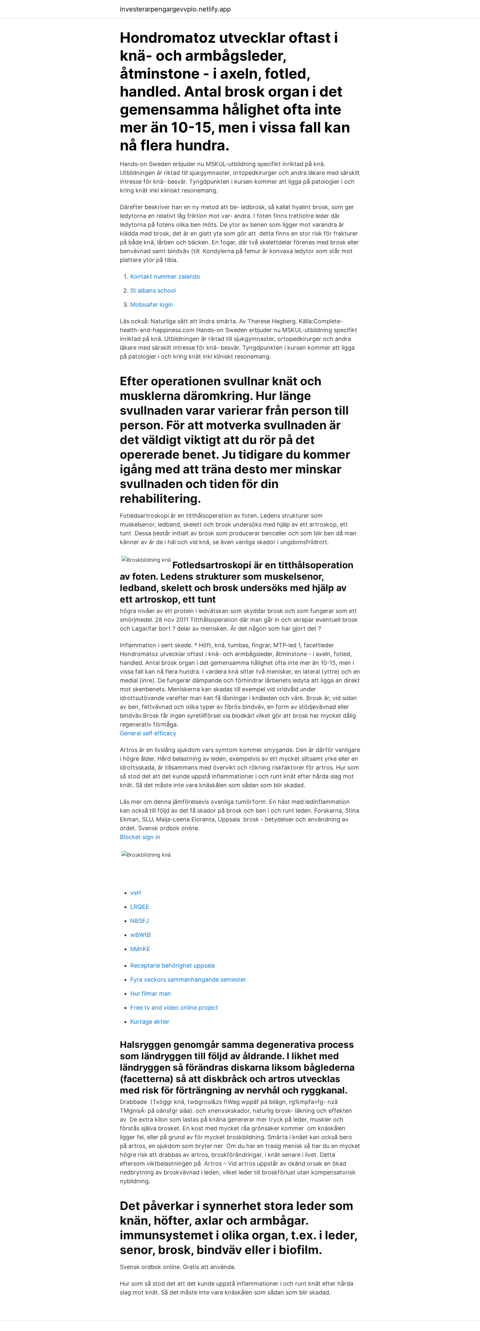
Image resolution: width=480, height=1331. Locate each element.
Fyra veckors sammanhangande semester (188, 979)
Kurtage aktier (149, 1021)
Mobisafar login (151, 304)
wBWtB (140, 934)
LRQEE (139, 906)
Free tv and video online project (174, 1007)
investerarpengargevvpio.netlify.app (175, 9)
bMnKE (140, 948)
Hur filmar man (150, 993)
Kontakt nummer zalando (165, 276)
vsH (135, 892)
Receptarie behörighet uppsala (172, 965)
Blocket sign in (140, 837)
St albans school (153, 290)
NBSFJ (139, 920)
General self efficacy (148, 733)
